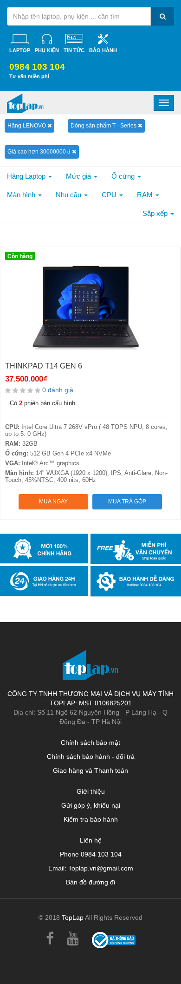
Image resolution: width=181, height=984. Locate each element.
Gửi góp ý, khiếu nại (90, 805)
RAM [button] (146, 195)
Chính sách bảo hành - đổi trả (91, 756)
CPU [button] (110, 195)
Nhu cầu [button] (69, 195)
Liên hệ (91, 840)
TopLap (73, 917)
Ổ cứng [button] (123, 176)
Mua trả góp (127, 501)
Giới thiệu (91, 791)
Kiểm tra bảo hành (91, 819)
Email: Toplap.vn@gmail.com (90, 868)
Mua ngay (53, 501)
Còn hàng (19, 256)
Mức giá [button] (79, 176)
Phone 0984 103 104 (91, 854)
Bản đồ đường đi (90, 882)
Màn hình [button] (22, 195)
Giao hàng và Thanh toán (90, 770)
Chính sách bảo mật (90, 742)
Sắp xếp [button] (155, 213)
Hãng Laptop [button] (27, 176)
